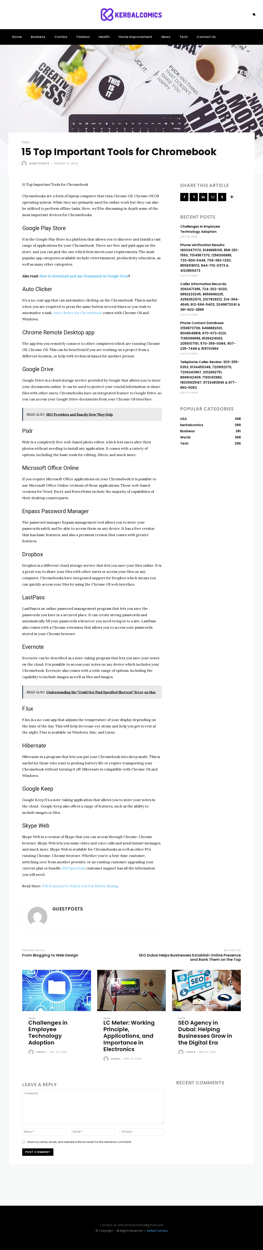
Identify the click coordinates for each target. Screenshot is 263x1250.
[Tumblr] (222, 197)
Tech (25, 142)
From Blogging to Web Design (50, 955)
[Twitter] (194, 197)
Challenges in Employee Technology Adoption (48, 1032)
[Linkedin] (203, 197)
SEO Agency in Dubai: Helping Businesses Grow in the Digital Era (205, 1032)
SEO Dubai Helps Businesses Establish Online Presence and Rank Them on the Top (190, 957)
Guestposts (39, 163)
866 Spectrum (73, 868)
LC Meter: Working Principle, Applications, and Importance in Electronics (129, 1036)
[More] (231, 197)
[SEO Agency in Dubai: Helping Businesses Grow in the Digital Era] (206, 990)
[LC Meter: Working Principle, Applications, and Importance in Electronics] (131, 990)
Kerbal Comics (157, 1231)
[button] (254, 14)
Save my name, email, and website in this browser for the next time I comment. (79, 1142)
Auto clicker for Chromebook (77, 313)
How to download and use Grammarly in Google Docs (83, 276)
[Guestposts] (24, 163)
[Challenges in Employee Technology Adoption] (56, 990)
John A (41, 1052)
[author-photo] (31, 1052)
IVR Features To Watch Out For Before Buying (80, 886)
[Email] (213, 197)
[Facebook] (184, 197)
